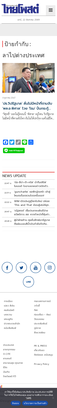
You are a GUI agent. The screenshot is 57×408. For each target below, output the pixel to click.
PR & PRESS (40, 346)
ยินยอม (15, 403)
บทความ (8, 314)
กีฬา (36, 310)
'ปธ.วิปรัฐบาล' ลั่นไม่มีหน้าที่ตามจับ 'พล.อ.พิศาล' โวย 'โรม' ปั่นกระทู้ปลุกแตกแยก (27, 108)
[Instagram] (50, 267)
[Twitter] (21, 267)
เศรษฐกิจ (8, 319)
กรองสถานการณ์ (42, 301)
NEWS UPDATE (14, 175)
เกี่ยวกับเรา (39, 350)
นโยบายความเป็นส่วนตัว (35, 403)
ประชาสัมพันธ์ (40, 323)
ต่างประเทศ (8, 345)
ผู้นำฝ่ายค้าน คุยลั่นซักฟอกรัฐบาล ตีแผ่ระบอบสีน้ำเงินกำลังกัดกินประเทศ (32, 222)
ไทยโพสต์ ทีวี (9, 376)
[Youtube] (35, 267)
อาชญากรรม (9, 349)
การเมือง (8, 301)
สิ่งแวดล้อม (39, 332)
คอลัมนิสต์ (9, 310)
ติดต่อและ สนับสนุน (43, 355)
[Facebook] (7, 267)
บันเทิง (6, 372)
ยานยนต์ (7, 358)
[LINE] (28, 282)
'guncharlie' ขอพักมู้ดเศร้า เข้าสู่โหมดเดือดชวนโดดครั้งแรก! (32, 194)
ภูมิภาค (37, 328)
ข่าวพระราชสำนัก (12, 323)
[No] (53, 398)
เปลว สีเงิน (9, 305)
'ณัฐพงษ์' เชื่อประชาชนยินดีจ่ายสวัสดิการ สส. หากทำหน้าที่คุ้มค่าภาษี (31, 212)
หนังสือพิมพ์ (10, 328)
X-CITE (6, 354)
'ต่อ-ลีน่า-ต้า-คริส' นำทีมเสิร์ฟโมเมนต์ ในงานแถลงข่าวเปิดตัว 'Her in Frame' (31, 184)
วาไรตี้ (37, 305)
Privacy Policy (41, 364)
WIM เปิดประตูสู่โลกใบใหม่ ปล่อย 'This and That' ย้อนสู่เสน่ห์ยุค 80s (32, 203)
